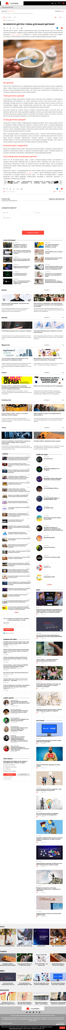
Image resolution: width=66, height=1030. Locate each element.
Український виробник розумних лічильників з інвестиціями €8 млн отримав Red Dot (18, 601)
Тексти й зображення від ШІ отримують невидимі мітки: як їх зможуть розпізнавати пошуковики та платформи (19, 583)
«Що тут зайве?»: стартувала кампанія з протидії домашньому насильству (19, 551)
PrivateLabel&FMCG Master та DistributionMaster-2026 (51, 498)
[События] (61, 3)
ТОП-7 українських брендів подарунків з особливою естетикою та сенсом (52, 246)
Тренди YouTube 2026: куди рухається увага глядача (48, 765)
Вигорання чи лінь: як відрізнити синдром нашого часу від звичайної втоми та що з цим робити (8, 1003)
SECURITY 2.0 (47, 567)
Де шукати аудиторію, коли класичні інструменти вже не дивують (41, 984)
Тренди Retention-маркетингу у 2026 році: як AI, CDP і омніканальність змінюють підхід (49, 864)
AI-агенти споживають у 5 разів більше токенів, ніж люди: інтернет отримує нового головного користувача (19, 471)
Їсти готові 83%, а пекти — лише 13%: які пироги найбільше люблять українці (19, 483)
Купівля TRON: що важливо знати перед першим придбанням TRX (21, 259)
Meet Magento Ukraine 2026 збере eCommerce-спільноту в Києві (53, 479)
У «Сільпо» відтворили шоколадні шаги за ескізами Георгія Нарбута (17, 595)
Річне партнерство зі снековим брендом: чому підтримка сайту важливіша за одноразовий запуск (24, 984)
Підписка (63, 3)
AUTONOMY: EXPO (48, 508)
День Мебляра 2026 (49, 537)
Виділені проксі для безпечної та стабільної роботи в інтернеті (21, 267)
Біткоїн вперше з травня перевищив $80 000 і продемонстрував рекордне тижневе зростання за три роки (15, 666)
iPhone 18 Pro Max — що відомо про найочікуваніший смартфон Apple (41, 964)
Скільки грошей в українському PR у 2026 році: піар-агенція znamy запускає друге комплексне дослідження (19, 564)
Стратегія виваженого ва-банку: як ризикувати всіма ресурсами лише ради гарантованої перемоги (16, 687)
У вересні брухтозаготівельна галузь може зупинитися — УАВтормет (15, 679)
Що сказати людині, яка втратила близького (15, 672)
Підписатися (8, 629)
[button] (63, 290)
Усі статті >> (47, 290)
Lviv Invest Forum (48, 458)
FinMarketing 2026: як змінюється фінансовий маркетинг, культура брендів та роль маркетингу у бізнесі (19, 527)
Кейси (2, 971)
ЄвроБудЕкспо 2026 (49, 577)
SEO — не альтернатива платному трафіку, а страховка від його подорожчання (21, 282)
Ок (62, 1027)
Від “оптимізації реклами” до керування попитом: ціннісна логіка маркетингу (47, 814)
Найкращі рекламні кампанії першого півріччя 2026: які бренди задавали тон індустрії (49, 710)
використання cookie (15, 1028)
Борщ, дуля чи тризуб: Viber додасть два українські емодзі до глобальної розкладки (18, 502)
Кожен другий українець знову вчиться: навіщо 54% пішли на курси (19, 576)
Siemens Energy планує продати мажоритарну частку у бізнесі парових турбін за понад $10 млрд (16, 651)
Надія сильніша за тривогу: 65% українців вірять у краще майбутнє (19, 539)
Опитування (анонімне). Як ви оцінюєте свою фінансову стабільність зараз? (15, 761)
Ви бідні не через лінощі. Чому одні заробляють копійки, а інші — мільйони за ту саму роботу (48, 889)
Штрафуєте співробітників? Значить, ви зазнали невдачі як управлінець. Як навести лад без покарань (49, 839)
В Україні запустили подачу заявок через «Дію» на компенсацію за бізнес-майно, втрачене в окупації (16, 643)
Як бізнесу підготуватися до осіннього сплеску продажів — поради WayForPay (19, 558)
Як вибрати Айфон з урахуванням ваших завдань (8, 964)
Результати (23, 774)
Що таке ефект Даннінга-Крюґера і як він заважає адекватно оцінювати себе (24, 1003)
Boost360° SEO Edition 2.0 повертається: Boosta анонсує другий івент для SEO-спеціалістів (53, 529)
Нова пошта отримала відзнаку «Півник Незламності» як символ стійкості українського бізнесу (19, 465)
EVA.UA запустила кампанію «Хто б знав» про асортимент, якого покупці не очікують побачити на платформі (48, 685)
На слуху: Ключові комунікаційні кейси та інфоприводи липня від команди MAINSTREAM (49, 636)
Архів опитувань (7, 779)
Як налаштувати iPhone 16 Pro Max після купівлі (24, 964)
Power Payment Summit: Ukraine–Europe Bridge (53, 518)
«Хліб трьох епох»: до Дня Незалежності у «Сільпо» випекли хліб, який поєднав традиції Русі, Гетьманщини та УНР (18, 515)
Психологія (4, 990)
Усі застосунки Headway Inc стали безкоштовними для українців (16, 520)
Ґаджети (3, 951)
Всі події (49, 584)
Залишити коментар (33, 232)
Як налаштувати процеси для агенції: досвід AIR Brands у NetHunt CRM (48, 741)
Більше (16, 612)
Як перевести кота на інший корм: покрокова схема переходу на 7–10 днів (53, 275)
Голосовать (9, 774)
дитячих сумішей (16, 34)
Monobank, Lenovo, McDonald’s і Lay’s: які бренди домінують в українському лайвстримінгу (19, 589)
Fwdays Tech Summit (49, 547)
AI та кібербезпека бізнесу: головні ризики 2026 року (20, 274)
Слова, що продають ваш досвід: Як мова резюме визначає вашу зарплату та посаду (15, 658)
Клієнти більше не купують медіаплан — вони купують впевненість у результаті (48, 789)
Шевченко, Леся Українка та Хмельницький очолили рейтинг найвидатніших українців (18, 496)
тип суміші (30, 172)
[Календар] (59, 3)
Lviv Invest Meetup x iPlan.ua (51, 488)
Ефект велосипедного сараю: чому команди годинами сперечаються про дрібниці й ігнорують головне (41, 1003)
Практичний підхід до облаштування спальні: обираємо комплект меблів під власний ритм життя (54, 281)
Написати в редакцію (10, 191)
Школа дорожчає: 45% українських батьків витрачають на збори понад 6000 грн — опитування (18, 546)
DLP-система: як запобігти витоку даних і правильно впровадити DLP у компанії (22, 252)
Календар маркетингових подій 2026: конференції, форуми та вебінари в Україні (17, 533)
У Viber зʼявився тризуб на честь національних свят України (18, 508)
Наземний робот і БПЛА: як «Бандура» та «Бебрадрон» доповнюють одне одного (20, 246)
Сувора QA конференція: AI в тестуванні (51, 469)
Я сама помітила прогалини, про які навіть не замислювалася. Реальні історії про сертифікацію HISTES (54, 268)
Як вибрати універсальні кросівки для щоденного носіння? (53, 258)
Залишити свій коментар (56, 199)
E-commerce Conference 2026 (52, 557)
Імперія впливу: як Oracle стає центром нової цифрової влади (48, 914)
